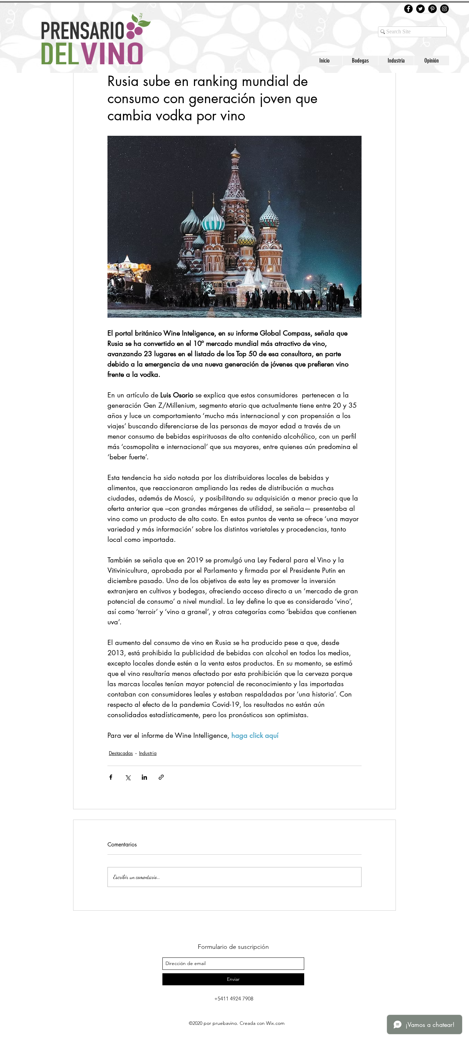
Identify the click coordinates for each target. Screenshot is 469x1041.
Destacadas (121, 753)
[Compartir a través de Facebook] (110, 777)
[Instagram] (444, 8)
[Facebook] (408, 8)
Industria (148, 753)
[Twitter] (420, 8)
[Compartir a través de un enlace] (161, 777)
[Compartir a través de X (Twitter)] (127, 777)
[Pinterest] (432, 8)
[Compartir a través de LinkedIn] (144, 777)
